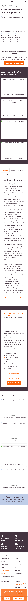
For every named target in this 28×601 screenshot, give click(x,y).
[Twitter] (16, 587)
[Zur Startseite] (5, 1)
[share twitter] (6, 297)
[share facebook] (10, 297)
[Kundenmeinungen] (20, 584)
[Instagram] (22, 587)
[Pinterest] (25, 587)
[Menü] (12, 1)
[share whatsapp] (15, 297)
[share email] (20, 297)
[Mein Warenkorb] (25, 1)
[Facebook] (19, 587)
